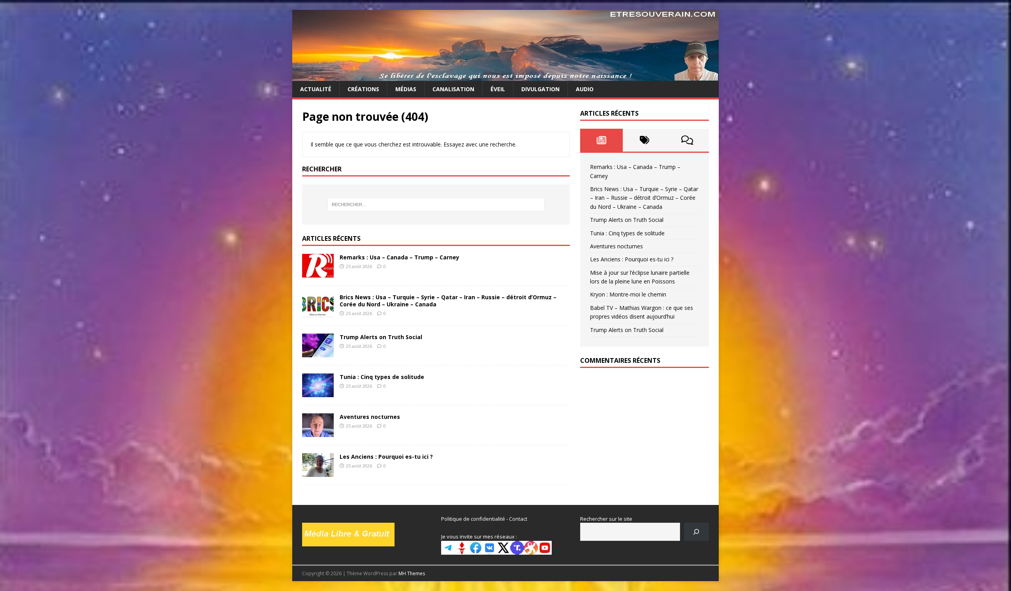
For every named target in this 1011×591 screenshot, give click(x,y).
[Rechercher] (696, 531)
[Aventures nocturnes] (318, 432)
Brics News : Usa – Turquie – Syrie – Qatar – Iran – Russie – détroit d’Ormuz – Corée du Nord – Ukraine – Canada (448, 300)
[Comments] (687, 140)
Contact (518, 518)
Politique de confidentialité (473, 518)
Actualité (315, 89)
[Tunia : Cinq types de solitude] (318, 392)
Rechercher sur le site (606, 518)
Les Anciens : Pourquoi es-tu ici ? (386, 456)
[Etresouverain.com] (505, 76)
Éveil (497, 89)
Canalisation (453, 89)
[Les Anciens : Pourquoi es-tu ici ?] (318, 472)
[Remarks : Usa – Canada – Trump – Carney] (318, 272)
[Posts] (601, 140)
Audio (585, 89)
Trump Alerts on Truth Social (381, 337)
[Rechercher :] (436, 204)
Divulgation (540, 89)
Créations (363, 89)
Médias (405, 89)
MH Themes (411, 573)
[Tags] (644, 140)
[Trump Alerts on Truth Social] (318, 352)
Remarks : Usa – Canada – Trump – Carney (399, 257)
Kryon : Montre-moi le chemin (628, 294)
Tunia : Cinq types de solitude (382, 377)
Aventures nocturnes (370, 416)
